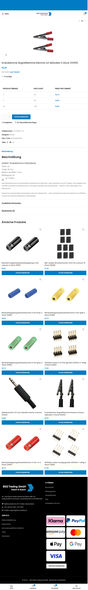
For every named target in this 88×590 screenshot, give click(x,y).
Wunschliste (49, 487)
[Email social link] (10, 142)
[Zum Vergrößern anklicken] (6, 54)
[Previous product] (79, 21)
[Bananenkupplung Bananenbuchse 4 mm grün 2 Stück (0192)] (22, 343)
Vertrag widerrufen (56, 566)
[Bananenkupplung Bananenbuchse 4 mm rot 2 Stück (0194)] (22, 443)
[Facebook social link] (7, 142)
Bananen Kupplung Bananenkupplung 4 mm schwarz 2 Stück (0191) (20, 264)
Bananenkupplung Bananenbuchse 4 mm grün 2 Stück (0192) (22, 364)
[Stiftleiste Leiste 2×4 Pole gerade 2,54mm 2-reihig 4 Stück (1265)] (65, 343)
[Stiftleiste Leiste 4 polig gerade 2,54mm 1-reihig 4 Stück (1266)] (65, 443)
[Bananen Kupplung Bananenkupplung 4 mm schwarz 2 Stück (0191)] (22, 243)
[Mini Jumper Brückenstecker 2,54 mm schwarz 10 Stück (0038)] (65, 243)
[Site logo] (44, 14)
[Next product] (85, 21)
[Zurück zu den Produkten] (82, 21)
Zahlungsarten (50, 491)
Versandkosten (50, 495)
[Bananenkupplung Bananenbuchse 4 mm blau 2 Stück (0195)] (22, 293)
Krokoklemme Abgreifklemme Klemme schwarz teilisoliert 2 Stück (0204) (64, 413)
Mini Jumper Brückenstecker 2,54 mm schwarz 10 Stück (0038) (65, 264)
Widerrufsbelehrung (9, 520)
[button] (22, 273)
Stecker (12, 135)
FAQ (46, 499)
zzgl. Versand (14, 72)
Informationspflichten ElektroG (13, 528)
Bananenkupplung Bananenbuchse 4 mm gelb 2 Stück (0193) (65, 314)
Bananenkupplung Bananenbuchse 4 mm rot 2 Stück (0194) (21, 463)
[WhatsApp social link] (13, 142)
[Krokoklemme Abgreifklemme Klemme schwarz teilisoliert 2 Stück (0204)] (65, 393)
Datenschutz (6, 524)
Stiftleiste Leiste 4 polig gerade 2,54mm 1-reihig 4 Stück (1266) (65, 463)
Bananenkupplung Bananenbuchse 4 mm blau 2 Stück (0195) (22, 314)
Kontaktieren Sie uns (52, 503)
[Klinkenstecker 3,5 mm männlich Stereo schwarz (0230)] (22, 393)
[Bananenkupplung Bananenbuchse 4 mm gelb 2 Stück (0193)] (65, 293)
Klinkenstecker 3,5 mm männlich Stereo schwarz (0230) (22, 413)
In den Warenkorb (21, 117)
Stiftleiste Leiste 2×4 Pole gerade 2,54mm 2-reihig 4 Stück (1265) (65, 364)
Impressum (6, 536)
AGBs (4, 532)
